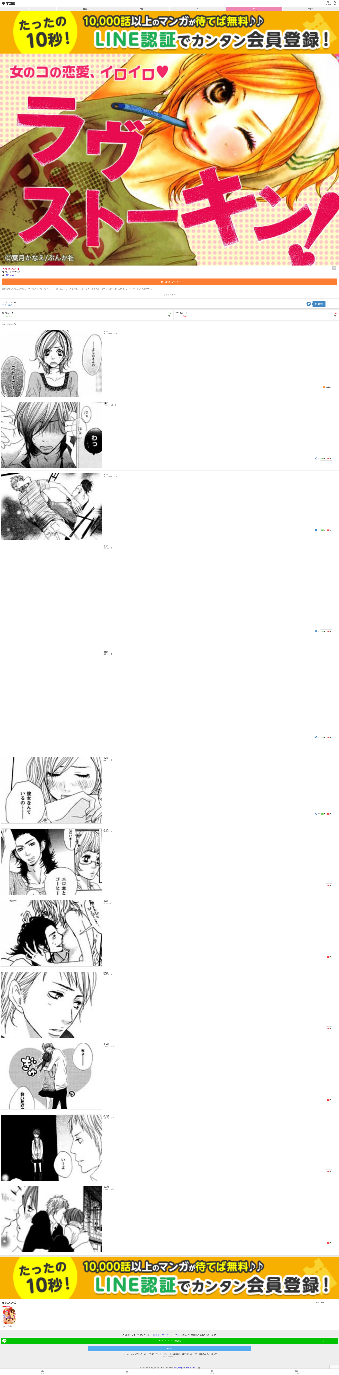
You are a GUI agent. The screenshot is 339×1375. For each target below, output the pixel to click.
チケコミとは (125, 1354)
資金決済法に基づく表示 (206, 1354)
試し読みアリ (13, 269)
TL (254, 9)
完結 (4, 269)
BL (198, 9)
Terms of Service (190, 1368)
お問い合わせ (144, 1354)
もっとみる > (320, 1302)
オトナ (310, 9)
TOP (28, 9)
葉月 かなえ (11, 275)
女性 (141, 9)
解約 (215, 1354)
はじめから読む (169, 281)
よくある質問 (135, 1354)
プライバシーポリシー (172, 1335)
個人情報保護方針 (175, 1354)
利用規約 (156, 1335)
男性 (85, 9)
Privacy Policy (177, 1368)
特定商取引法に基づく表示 (189, 1354)
